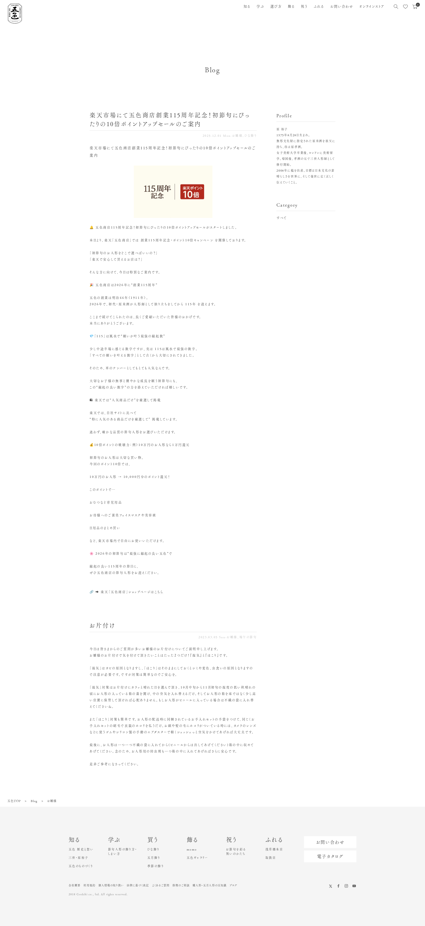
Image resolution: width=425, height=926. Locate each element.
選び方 (276, 6)
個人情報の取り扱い (111, 885)
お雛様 (237, 135)
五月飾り (153, 857)
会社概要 (74, 885)
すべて (281, 217)
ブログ (233, 885)
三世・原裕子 (78, 857)
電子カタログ (330, 856)
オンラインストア (371, 6)
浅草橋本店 (274, 849)
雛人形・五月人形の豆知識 (210, 885)
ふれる (319, 6)
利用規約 (89, 885)
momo (192, 849)
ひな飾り (250, 135)
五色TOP (14, 800)
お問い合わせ (341, 6)
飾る (291, 6)
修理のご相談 (181, 885)
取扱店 (270, 857)
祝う (304, 6)
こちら (159, 591)
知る (247, 6)
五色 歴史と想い (81, 849)
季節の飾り (155, 866)
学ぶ (260, 6)
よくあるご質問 (161, 885)
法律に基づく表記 (138, 885)
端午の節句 (248, 637)
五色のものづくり (81, 866)
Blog (34, 800)
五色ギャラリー (197, 857)
